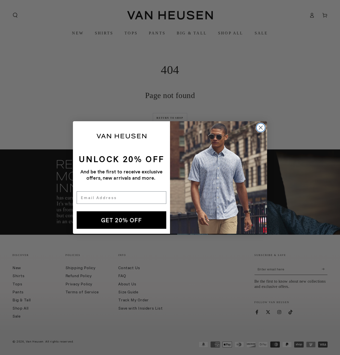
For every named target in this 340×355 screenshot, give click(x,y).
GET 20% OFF (121, 220)
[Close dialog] (260, 127)
